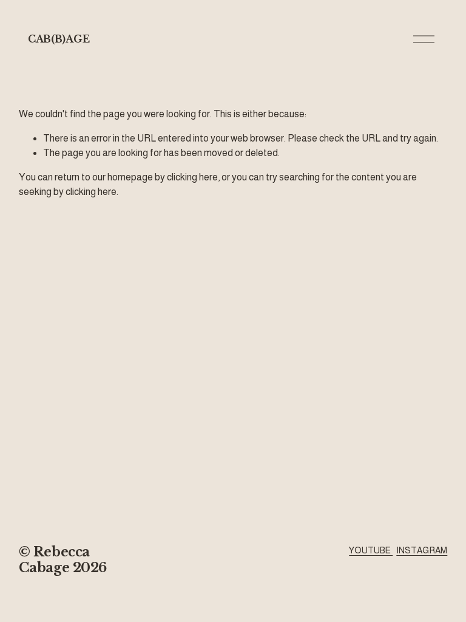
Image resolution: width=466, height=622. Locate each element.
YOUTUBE (371, 550)
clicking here (192, 177)
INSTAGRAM (421, 550)
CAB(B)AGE (58, 39)
